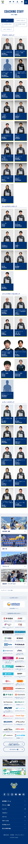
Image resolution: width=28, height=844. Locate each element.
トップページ (3, 590)
